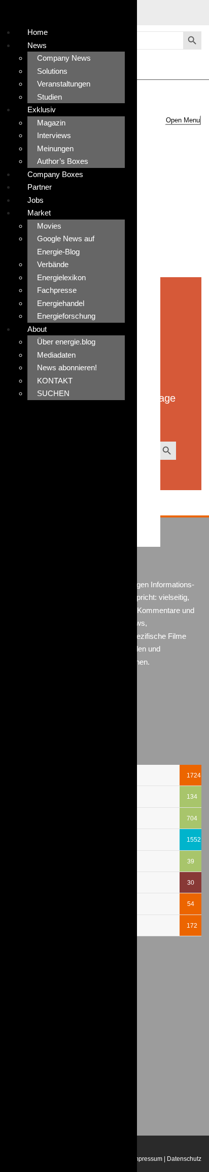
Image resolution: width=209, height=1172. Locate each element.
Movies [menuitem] (49, 226)
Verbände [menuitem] (52, 264)
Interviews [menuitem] (54, 135)
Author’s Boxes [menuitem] (62, 161)
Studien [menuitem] (49, 97)
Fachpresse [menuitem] (57, 290)
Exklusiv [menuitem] (41, 109)
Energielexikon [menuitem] (61, 277)
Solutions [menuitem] (52, 71)
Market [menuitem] (39, 212)
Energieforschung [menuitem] (66, 316)
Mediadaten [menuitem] (56, 355)
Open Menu (183, 120)
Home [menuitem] (37, 32)
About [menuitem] (37, 329)
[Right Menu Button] (1, 15)
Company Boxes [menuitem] (55, 174)
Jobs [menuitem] (35, 200)
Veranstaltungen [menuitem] (63, 83)
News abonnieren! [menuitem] (67, 367)
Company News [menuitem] (64, 58)
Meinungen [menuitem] (55, 148)
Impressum (147, 1158)
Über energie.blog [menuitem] (66, 341)
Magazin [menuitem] (51, 122)
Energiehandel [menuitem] (60, 303)
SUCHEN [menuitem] (53, 393)
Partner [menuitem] (39, 187)
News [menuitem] (37, 45)
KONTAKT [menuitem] (55, 380)
